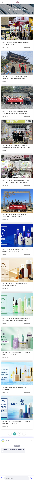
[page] (24, 433)
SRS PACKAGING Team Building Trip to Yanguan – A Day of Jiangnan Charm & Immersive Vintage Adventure (14, 78)
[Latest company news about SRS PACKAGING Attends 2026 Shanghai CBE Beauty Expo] (17, 39)
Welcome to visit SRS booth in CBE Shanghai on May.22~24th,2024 (16, 353)
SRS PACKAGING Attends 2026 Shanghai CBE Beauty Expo (15, 43)
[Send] (31, 478)
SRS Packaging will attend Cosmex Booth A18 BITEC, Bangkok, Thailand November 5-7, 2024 (16, 319)
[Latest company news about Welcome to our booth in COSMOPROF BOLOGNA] (17, 384)
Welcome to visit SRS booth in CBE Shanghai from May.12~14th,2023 (16, 422)
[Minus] (32, 440)
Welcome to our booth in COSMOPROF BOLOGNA (14, 388)
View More (27, 47)
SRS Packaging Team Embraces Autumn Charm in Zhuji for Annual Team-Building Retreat (15, 112)
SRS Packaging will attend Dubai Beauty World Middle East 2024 (15, 284)
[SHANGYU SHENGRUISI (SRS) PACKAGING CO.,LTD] (17, 2)
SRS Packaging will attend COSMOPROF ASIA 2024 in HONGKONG (15, 250)
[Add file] (2, 478)
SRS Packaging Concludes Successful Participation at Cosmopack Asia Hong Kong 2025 (16, 147)
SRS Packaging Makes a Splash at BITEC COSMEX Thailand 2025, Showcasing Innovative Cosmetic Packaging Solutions (15, 181)
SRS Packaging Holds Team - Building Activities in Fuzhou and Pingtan (14, 215)
